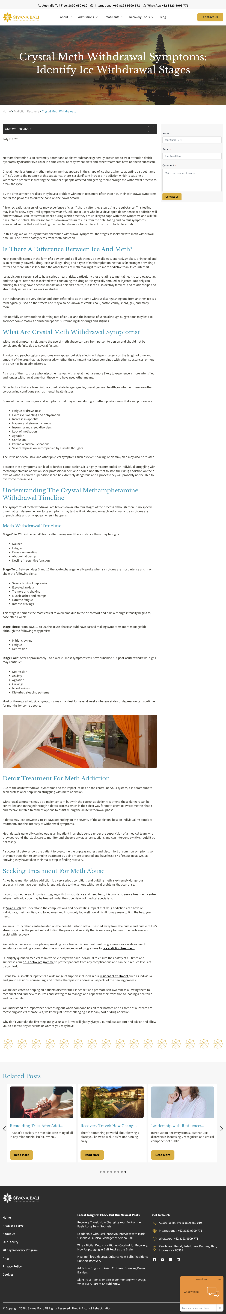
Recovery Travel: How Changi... (109, 1126)
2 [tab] (104, 1172)
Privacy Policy (12, 1266)
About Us (9, 1234)
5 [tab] (115, 1172)
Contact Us (172, 197)
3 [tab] (108, 1172)
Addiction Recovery (26, 111)
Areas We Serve (13, 1226)
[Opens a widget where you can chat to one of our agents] (202, 1294)
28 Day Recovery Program (20, 1250)
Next (220, 1128)
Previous (5, 1128)
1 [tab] (101, 1172)
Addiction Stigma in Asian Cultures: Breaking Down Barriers (111, 1270)
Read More (21, 1155)
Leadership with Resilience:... (177, 1126)
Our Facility (10, 1242)
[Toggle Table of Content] (149, 129)
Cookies (8, 1274)
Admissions (86, 17)
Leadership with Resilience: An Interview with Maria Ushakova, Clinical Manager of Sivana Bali (111, 1236)
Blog (163, 17)
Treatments (111, 17)
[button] (70, 17)
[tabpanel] (42, 1123)
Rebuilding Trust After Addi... (36, 1126)
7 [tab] (122, 1172)
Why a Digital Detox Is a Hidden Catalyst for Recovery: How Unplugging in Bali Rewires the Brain (112, 1247)
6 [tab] (118, 1172)
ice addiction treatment (119, 948)
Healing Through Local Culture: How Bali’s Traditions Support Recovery (112, 1259)
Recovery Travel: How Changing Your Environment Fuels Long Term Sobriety (110, 1224)
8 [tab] (125, 1172)
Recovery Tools (139, 17)
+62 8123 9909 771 (126, 5)
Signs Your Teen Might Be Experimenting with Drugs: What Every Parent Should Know (111, 1282)
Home (7, 111)
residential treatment (114, 976)
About (64, 17)
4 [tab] (111, 1172)
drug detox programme (38, 962)
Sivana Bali (13, 908)
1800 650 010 (77, 5)
